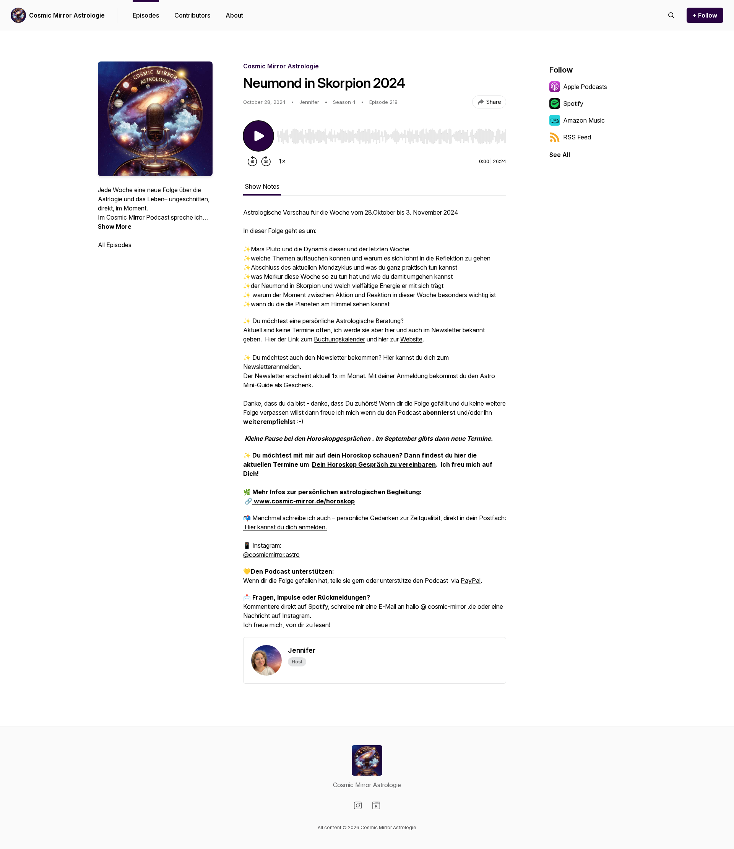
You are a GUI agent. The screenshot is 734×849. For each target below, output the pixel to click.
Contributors (192, 15)
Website (411, 339)
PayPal (471, 580)
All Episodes (115, 245)
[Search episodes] (671, 15)
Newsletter (258, 366)
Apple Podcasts (585, 87)
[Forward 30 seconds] (266, 161)
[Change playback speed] (282, 161)
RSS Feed (577, 137)
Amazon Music (584, 120)
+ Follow (705, 15)
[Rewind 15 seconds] (252, 161)
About (234, 15)
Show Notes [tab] (262, 186)
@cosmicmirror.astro (271, 554)
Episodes (146, 15)
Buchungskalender (339, 339)
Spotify (573, 103)
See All (559, 154)
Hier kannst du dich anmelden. (285, 527)
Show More (115, 226)
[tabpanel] (374, 422)
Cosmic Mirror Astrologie (67, 15)
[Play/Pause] (258, 136)
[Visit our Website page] (376, 805)
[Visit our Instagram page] (358, 805)
